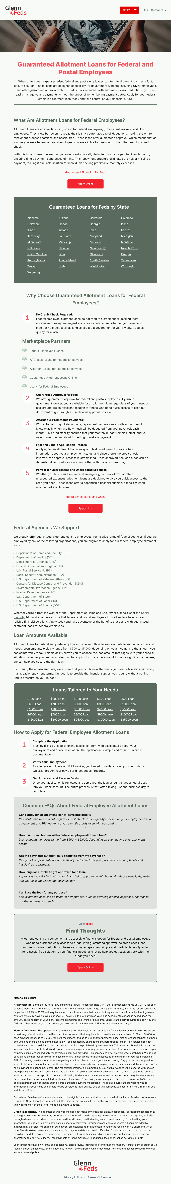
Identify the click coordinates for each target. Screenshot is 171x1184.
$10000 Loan (128, 714)
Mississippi (66, 242)
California (96, 218)
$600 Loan (34, 704)
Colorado (127, 218)
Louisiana (65, 236)
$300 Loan (81, 698)
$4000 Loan (105, 709)
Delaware (33, 224)
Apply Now (85, 508)
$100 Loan (34, 698)
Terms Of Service (99, 1177)
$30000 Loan (106, 719)
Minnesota (34, 242)
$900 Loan (104, 704)
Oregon (126, 254)
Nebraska (33, 248)
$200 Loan (58, 698)
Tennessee (128, 260)
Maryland (96, 236)
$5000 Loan (128, 709)
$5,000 (86, 648)
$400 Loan (104, 698)
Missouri (95, 242)
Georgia (95, 224)
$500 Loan (127, 698)
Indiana (63, 230)
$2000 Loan (58, 709)
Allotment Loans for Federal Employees (56, 368)
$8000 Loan (82, 714)
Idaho (124, 224)
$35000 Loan (129, 719)
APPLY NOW (129, 10)
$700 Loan (58, 704)
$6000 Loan (35, 714)
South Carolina (99, 260)
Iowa (93, 230)
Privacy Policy (73, 1177)
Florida (63, 224)
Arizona (63, 218)
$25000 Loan (82, 719)
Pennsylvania (36, 260)
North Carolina (37, 254)
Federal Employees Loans (47, 351)
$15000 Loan (35, 719)
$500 (73, 648)
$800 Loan (81, 704)
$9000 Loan (105, 714)
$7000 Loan (58, 714)
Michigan (127, 236)
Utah (62, 266)
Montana (127, 242)
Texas (31, 266)
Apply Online (85, 183)
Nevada (64, 248)
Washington (97, 266)
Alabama (33, 218)
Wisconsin (128, 266)
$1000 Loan (128, 704)
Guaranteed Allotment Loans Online (53, 377)
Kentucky (33, 236)
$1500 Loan (35, 709)
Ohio (62, 254)
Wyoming (33, 272)
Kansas (126, 230)
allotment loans (130, 81)
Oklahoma (96, 254)
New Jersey (98, 248)
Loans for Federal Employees (49, 386)
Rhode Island (67, 260)
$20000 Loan (59, 719)
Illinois (31, 230)
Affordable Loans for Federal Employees (56, 359)
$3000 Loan (82, 709)
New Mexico (129, 248)
